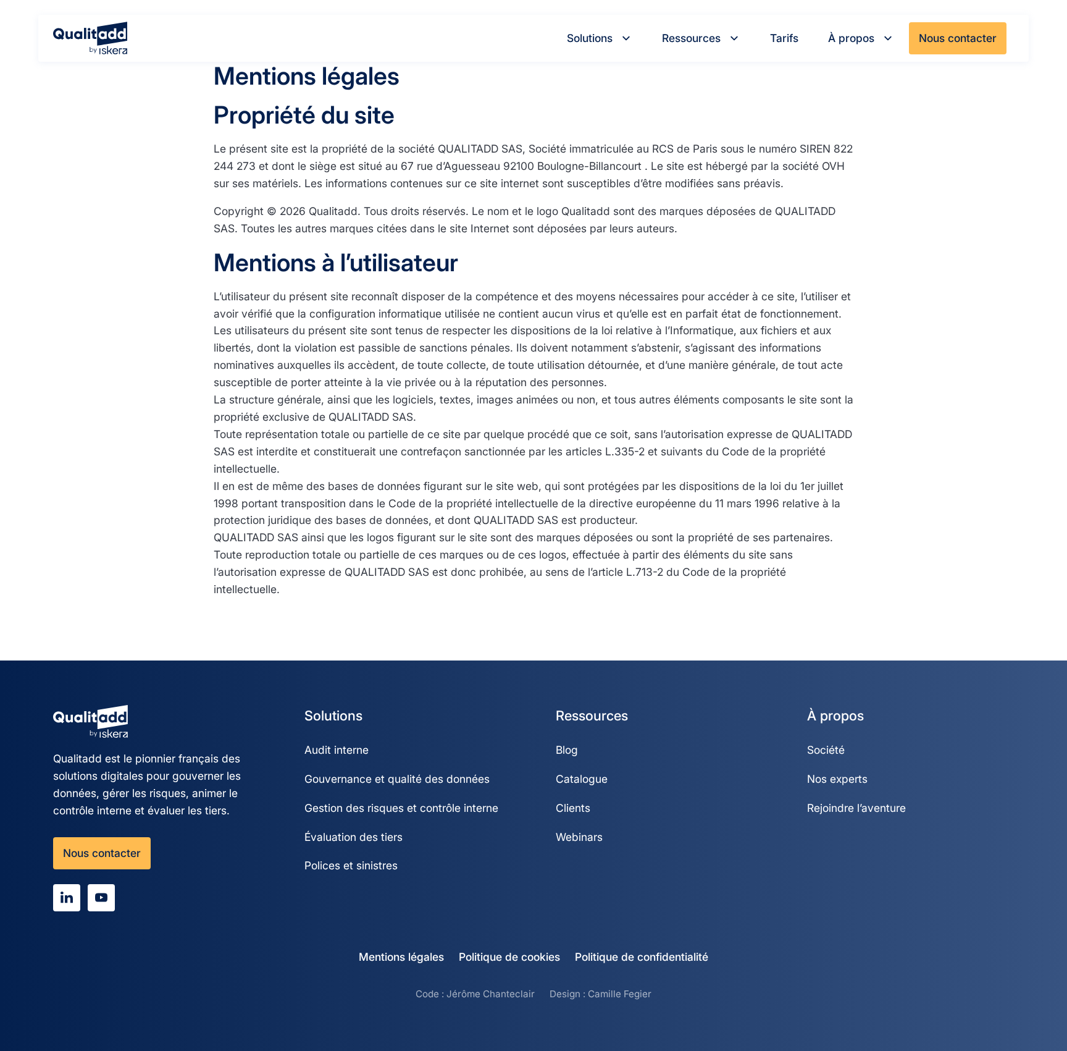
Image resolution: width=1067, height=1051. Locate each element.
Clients (573, 807)
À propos (851, 38)
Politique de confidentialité (641, 956)
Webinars (579, 836)
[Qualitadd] (90, 38)
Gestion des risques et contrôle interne (401, 807)
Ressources (691, 38)
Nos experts (837, 778)
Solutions (590, 38)
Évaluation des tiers (353, 836)
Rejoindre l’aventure (856, 807)
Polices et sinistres (351, 865)
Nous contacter (958, 38)
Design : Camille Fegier (600, 994)
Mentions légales (401, 956)
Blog (567, 749)
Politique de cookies (509, 956)
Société (826, 749)
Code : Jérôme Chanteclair (475, 994)
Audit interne (336, 749)
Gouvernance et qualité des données (397, 778)
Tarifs (784, 38)
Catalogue (582, 778)
